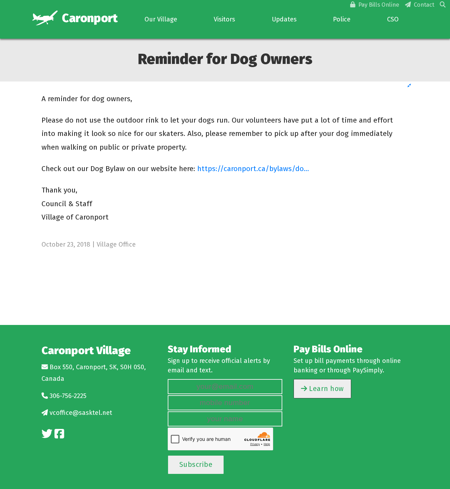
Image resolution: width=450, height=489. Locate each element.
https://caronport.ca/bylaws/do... (253, 168)
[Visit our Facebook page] (59, 434)
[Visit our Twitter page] (46, 434)
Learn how (325, 388)
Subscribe (196, 464)
